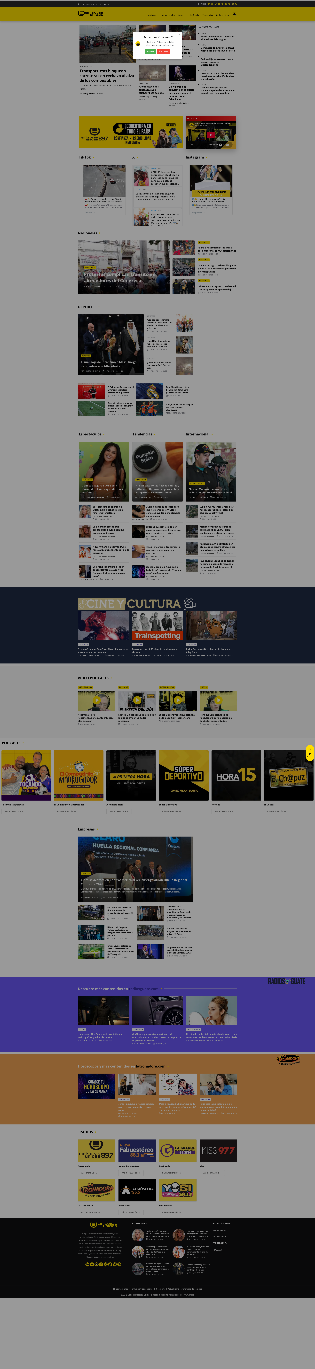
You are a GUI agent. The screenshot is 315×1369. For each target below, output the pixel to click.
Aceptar (150, 51)
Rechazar (163, 51)
